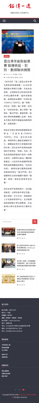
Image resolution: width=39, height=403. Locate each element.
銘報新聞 (4, 357)
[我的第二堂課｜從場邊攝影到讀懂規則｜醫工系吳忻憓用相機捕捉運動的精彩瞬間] (8, 266)
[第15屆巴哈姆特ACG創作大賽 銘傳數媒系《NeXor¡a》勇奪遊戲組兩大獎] (8, 250)
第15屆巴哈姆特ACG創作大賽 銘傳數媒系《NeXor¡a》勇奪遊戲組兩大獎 (26, 247)
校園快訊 (7, 56)
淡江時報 (4, 350)
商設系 (12, 77)
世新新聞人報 (6, 345)
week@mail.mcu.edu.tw (14, 331)
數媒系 (17, 77)
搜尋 (34, 222)
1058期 (7, 77)
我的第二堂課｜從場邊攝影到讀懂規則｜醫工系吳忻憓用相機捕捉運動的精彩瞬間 (26, 263)
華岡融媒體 (5, 347)
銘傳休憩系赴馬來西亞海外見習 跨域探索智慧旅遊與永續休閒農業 (26, 232)
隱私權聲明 (5, 371)
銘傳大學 (4, 354)
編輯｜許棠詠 (18, 74)
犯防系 (21, 77)
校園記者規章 (6, 373)
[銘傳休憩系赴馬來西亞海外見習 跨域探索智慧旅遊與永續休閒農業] (8, 234)
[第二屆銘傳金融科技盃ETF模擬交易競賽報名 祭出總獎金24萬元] (8, 281)
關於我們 (4, 376)
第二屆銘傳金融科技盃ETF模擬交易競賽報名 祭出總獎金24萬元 (26, 278)
